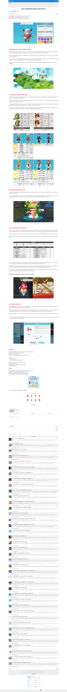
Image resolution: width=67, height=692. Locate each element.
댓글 (20, 434)
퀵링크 (35, 670)
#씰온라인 (25, 390)
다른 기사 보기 (33, 413)
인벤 (12, 1)
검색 (57, 668)
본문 (12, 434)
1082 (57, 490)
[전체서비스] (57, 1)
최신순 (14, 426)
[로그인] (55, 1)
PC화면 (32, 670)
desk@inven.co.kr (19, 411)
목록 (10, 434)
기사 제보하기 (50, 413)
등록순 (12, 426)
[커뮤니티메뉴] (9, 1)
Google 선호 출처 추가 (12, 13)
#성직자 (18, 390)
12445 (57, 438)
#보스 (15, 390)
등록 (57, 430)
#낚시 (12, 390)
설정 (38, 670)
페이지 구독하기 (17, 413)
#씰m (21, 390)
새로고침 (57, 426)
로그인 (29, 670)
